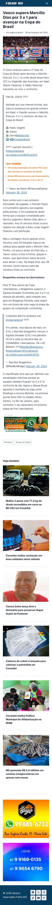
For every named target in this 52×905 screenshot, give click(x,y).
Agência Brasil (16, 32)
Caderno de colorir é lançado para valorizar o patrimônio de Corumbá (26, 665)
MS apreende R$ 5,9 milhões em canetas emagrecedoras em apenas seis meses (25, 774)
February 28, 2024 (16, 192)
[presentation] (26, 480)
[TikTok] (32, 897)
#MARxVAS (22, 135)
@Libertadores (14, 319)
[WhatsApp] (44, 897)
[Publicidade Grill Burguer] (26, 837)
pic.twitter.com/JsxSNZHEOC (22, 354)
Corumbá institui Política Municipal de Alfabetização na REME (23, 719)
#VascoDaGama (15, 151)
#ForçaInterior (30, 350)
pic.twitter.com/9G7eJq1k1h (21, 154)
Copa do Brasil (23, 442)
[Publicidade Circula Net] (26, 880)
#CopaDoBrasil (21, 139)
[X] (38, 892)
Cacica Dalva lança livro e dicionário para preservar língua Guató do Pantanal (24, 610)
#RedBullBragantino (31, 346)
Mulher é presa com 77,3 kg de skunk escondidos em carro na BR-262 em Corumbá (24, 504)
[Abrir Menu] (47, 3)
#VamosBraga (14, 350)
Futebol (8, 442)
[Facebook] (32, 892)
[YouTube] (38, 897)
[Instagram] (44, 892)
